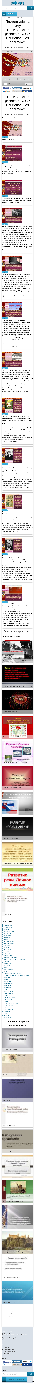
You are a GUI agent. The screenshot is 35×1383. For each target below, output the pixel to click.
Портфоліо (7, 981)
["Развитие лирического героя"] (17, 778)
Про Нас (7, 1347)
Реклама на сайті (9, 1351)
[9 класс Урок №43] (12, 128)
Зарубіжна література (11, 957)
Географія (7, 945)
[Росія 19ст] (17, 1166)
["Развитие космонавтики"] (17, 828)
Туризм (6, 1001)
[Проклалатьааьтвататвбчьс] (17, 1267)
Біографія (7, 937)
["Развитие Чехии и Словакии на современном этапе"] (17, 803)
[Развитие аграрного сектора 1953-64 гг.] (17, 651)
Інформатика (8, 925)
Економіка (7, 953)
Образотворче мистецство (12, 973)
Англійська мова (9, 931)
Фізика (6, 1007)
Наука (6, 971)
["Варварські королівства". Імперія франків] (17, 1242)
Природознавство (9, 985)
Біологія (6, 939)
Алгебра (6, 929)
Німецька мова (8, 969)
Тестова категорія (9, 997)
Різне (5, 989)
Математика (8, 963)
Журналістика (8, 955)
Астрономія (7, 935)
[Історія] (17, 1217)
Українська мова (9, 1005)
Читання (6, 1015)
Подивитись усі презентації (8, 1313)
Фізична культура (9, 1009)
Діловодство (7, 949)
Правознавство (8, 983)
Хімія (5, 1013)
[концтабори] (17, 1090)
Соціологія (7, 995)
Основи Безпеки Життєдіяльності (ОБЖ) (16, 975)
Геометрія (7, 947)
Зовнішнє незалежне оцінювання (14, 959)
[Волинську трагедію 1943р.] (17, 1292)
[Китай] (17, 1065)
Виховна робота (9, 941)
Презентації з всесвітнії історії (16, 17)
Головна (4, 17)
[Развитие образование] (17, 702)
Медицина (7, 965)
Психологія (7, 987)
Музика (6, 967)
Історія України (8, 927)
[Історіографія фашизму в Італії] (17, 1191)
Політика (6, 979)
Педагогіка (7, 977)
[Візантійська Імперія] (17, 1115)
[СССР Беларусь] (17, 1141)
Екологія (6, 951)
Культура (6, 961)
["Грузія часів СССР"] (17, 904)
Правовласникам (9, 1349)
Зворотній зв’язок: (15, 1334)
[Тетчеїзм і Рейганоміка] (17, 1040)
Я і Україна (7, 1017)
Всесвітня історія (9, 943)
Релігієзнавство (8, 991)
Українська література (11, 1003)
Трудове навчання (9, 999)
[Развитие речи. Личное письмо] (17, 879)
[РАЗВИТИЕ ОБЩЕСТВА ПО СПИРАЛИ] (17, 752)
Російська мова (8, 993)
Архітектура (7, 933)
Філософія (7, 1011)
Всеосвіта (7, 1353)
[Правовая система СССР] (17, 727)
